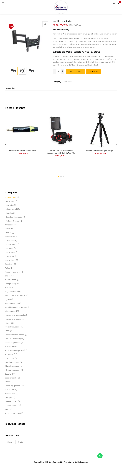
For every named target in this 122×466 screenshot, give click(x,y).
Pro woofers (10, 346)
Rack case (9, 354)
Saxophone (9, 358)
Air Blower (10, 201)
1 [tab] (58, 176)
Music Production (12, 327)
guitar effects (11, 280)
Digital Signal (11, 209)
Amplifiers (9, 225)
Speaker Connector (14, 217)
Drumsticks (9, 260)
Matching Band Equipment (16, 307)
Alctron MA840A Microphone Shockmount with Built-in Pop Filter (61, 151)
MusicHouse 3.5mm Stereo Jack (22, 150)
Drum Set (9, 252)
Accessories (67, 82)
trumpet (8, 397)
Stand (7, 382)
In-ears (8, 287)
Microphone (10, 311)
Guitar (7, 276)
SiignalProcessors (12, 366)
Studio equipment (12, 386)
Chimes (8, 233)
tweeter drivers (11, 401)
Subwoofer (9, 389)
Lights (7, 299)
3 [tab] (63, 176)
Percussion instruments (15, 335)
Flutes (7, 268)
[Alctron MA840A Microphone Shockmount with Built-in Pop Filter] (61, 130)
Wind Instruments (12, 413)
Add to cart (75, 71)
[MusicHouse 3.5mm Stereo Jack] (22, 130)
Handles (9, 213)
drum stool (9, 256)
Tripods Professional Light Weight (99, 150)
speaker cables (11, 378)
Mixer (7, 323)
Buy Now (94, 71)
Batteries (10, 205)
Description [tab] (10, 88)
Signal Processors (12, 362)
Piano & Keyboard (12, 338)
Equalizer (8, 264)
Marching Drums (12, 303)
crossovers (9, 240)
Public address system (14, 350)
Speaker (8, 374)
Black (10, 442)
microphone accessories (15, 315)
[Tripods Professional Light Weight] (99, 130)
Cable (7, 229)
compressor (10, 236)
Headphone (10, 284)
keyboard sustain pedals (15, 295)
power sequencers (12, 342)
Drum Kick (9, 248)
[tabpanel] (22, 142)
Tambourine (10, 393)
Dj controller (10, 244)
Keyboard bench (12, 291)
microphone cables (13, 319)
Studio (20, 442)
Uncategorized (11, 405)
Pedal (7, 331)
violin (7, 409)
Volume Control (12, 221)
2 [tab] (61, 176)
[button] (118, 3)
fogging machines (12, 272)
